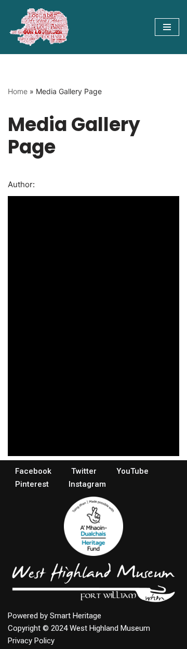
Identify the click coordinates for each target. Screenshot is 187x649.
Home (18, 91)
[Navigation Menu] (167, 27)
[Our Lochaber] (39, 27)
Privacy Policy (31, 640)
